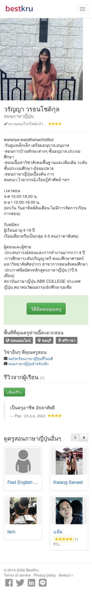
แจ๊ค (57, 531)
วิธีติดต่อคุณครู (46, 308)
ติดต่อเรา (66, 575)
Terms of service (17, 575)
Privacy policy (45, 575)
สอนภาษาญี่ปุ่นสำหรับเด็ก (28, 363)
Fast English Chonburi (29, 482)
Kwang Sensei (68, 482)
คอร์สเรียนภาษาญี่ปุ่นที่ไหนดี (30, 358)
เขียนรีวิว (14, 392)
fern (11, 531)
